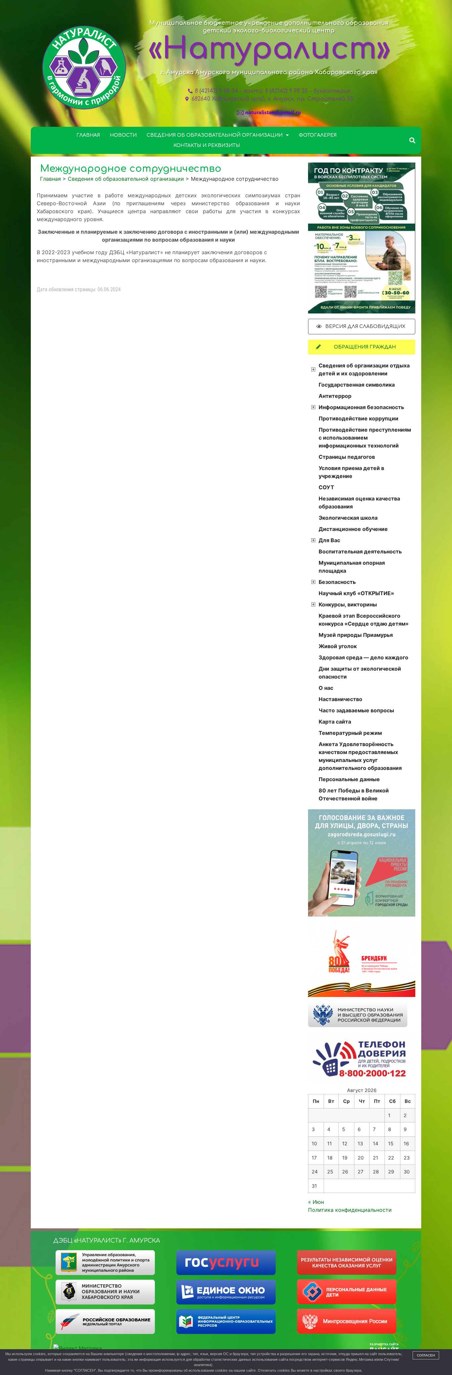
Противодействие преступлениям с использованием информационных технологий (365, 437)
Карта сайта (335, 721)
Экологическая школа (348, 517)
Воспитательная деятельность (360, 551)
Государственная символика (357, 384)
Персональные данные (349, 779)
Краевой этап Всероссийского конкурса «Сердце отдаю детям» (364, 619)
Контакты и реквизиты (206, 145)
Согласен (426, 1355)
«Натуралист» (269, 49)
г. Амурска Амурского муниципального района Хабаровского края (269, 72)
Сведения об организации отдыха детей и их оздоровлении (364, 369)
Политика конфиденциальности (350, 1210)
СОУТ (326, 487)
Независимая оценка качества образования (359, 502)
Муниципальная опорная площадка (352, 566)
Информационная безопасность (361, 407)
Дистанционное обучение (353, 529)
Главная (88, 135)
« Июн (316, 1202)
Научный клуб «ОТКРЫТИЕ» (356, 593)
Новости (123, 135)
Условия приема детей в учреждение (351, 472)
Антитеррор (335, 396)
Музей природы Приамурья (356, 635)
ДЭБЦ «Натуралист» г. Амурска (106, 1240)
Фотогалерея (318, 135)
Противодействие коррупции (358, 418)
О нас (326, 688)
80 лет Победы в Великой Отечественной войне (354, 794)
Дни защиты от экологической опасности (360, 672)
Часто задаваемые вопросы (356, 710)
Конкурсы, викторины (348, 604)
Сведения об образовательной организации (215, 135)
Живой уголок (338, 646)
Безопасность (337, 582)
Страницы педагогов (347, 456)
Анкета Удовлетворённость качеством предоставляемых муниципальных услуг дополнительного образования (360, 756)
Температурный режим (350, 733)
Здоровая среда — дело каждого (363, 657)
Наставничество (340, 699)
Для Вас (329, 540)
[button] (412, 140)
